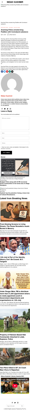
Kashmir (11, 27)
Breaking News (4, 27)
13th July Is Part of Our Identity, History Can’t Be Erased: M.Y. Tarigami (12, 259)
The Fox (24, 409)
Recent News (17, 27)
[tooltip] (2, 71)
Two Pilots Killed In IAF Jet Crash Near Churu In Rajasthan (13, 369)
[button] (22, 406)
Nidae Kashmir (13, 34)
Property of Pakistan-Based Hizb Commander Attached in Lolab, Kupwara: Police (13, 337)
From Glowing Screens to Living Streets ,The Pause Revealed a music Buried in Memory (14, 226)
